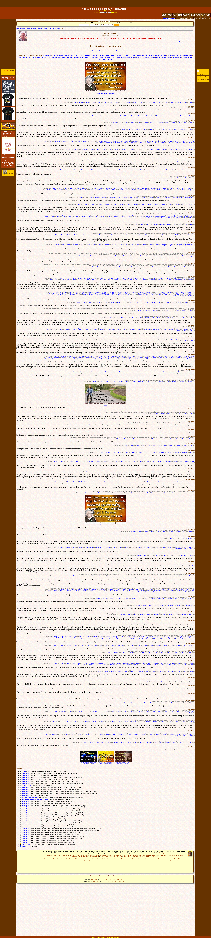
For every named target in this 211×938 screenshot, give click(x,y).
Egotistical (182, 292)
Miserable (113, 171)
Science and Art (112, 860)
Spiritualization (171, 605)
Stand (133, 591)
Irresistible (46, 216)
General (65, 141)
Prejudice (121, 664)
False (140, 169)
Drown (109, 266)
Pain (109, 216)
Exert (87, 102)
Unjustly (132, 361)
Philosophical (111, 329)
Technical (145, 577)
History (186, 371)
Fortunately (57, 637)
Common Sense (94, 432)
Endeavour (84, 149)
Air (57, 215)
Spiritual (178, 645)
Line (153, 141)
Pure (129, 216)
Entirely (118, 663)
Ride (192, 413)
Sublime (159, 373)
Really (145, 688)
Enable (87, 357)
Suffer (160, 294)
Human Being (104, 293)
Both (79, 663)
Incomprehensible (121, 432)
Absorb (55, 636)
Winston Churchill (147, 855)
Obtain (94, 483)
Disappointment (84, 169)
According (65, 622)
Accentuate (58, 292)
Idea (164, 55)
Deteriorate (141, 292)
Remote (105, 360)
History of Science (153, 858)
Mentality (84, 358)
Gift (90, 637)
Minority (175, 637)
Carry (63, 339)
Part (132, 161)
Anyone (115, 122)
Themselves (152, 279)
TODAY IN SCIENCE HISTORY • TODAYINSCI (105, 9)
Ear (125, 160)
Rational (158, 645)
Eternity (119, 55)
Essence (48, 293)
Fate (143, 160)
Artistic (78, 302)
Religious (91, 360)
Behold (78, 160)
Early (164, 636)
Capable (98, 481)
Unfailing (185, 329)
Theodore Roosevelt (108, 25)
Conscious (96, 292)
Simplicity (167, 302)
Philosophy (148, 255)
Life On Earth (162, 452)
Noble (125, 688)
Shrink (157, 161)
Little (141, 742)
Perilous (60, 294)
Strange (158, 189)
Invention (160, 858)
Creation (81, 55)
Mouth (167, 310)
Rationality (54, 360)
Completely (121, 356)
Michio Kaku (112, 856)
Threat (172, 294)
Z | (124, 879)
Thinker (170, 638)
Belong (87, 115)
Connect (81, 564)
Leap (148, 381)
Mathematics (36, 57)
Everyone (131, 160)
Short (144, 236)
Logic (19, 57)
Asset (64, 292)
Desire (105, 215)
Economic (169, 292)
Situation (163, 161)
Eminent (131, 129)
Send (122, 591)
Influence (135, 141)
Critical (101, 278)
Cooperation (109, 733)
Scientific (138, 57)
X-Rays (160, 860)
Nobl (119, 358)
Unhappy (191, 712)
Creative (81, 547)
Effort (112, 278)
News (186, 18)
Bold (73, 371)
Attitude (105, 140)
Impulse (144, 605)
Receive (173, 102)
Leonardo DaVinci (104, 856)
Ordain (126, 161)
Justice (157, 115)
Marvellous (123, 149)
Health (133, 452)
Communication (95, 266)
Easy (103, 169)
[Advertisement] (105, 3)
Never (144, 149)
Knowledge (184, 55)
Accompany (56, 244)
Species (149, 142)
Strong (70, 361)
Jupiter (165, 858)
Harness (55, 590)
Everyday (125, 55)
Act (70, 140)
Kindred (178, 357)
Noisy (97, 216)
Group (184, 733)
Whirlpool (184, 425)
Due (119, 328)
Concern (126, 140)
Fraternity (178, 733)
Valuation (184, 256)
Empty (118, 278)
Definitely (108, 328)
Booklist (23, 846)
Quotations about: (48, 858)
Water (193, 461)
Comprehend (68, 149)
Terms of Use (207, 18)
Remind (179, 102)
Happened (107, 680)
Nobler (141, 255)
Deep (101, 188)
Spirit (52, 361)
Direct (106, 109)
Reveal (126, 360)
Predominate (113, 664)
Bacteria (99, 858)
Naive (177, 293)
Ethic (85, 255)
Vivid (138, 361)
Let (185, 575)
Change (102, 589)
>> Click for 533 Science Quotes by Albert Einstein (105, 51)
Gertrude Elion (8, 139)
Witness (185, 373)
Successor (163, 638)
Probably (167, 317)
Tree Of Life (183, 555)
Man (140, 109)
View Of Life (179, 330)
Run (127, 638)
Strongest (147, 217)
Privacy (202, 18)
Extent (98, 424)
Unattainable (178, 279)
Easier (126, 122)
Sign (128, 591)
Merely (89, 373)
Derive (166, 356)
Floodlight (155, 160)
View (190, 329)
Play (151, 161)
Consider (133, 702)
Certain (111, 140)
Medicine (60, 860)
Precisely (174, 381)
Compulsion (79, 328)
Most (114, 161)
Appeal (61, 266)
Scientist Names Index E (42, 28)
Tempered (163, 217)
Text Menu (181, 18)
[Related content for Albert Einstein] (20, 773)
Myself (148, 102)
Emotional (170, 140)
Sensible (167, 742)
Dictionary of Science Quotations (28, 28)
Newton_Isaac (56, 57)
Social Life (168, 664)
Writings (191, 340)
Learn (139, 531)
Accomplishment (58, 371)
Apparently (64, 215)
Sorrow (173, 624)
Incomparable (180, 481)
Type (173, 591)
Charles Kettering (146, 856)
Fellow (100, 244)
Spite (58, 361)
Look (56, 279)
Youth (191, 330)
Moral (129, 255)
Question (172, 711)
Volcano (135, 860)
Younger (191, 555)
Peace (190, 266)
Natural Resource (68, 860)
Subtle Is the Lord (26, 844)
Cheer (79, 575)
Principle (182, 358)
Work (105, 60)
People (137, 161)
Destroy (123, 733)
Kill (140, 598)
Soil (164, 547)
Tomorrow (184, 161)
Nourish (139, 547)
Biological (73, 680)
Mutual (165, 141)
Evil (176, 589)
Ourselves (87, 329)
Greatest (172, 371)
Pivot (118, 425)
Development (140, 140)
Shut (178, 310)
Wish (191, 302)
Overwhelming (156, 590)
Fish (105, 461)
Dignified (94, 575)
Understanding (176, 57)
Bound (71, 188)
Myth (171, 141)
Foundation (57, 141)
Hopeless (181, 215)
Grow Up (120, 381)
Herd (91, 688)
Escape (113, 55)
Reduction (163, 255)
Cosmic (146, 356)
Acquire (157, 749)
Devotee (193, 356)
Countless (153, 356)
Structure (178, 149)
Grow (113, 381)
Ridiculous (138, 236)
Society (170, 161)
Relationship (133, 142)
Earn (77, 461)
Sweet (175, 461)
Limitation (184, 614)
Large (142, 141)
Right (128, 294)
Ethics (91, 255)
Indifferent (183, 160)
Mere (154, 711)
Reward (131, 236)
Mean (150, 293)
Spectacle (172, 734)
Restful (142, 216)
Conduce (87, 328)
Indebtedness (147, 564)
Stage (177, 161)
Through (177, 142)
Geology (145, 858)
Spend (46, 361)
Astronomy (93, 858)
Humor (184, 328)
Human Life (105, 688)
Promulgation (118, 142)
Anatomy (88, 858)
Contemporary (130, 356)
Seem (131, 279)
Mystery (131, 149)
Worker (166, 361)
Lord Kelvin (72, 855)
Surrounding (155, 217)
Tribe (191, 624)
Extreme (138, 371)
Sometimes (146, 189)
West (186, 302)
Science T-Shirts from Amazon (8, 78)
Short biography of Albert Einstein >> (183, 41)
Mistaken (146, 122)
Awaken (73, 432)
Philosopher (104, 425)
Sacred (183, 339)
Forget (158, 169)
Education (119, 598)
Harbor (112, 234)
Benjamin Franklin (137, 855)
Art (93, 109)
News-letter (198, 15)
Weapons (185, 681)
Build (84, 302)
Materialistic (61, 358)
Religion (95, 57)
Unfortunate (192, 721)
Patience (95, 329)
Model (176, 234)
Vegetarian (185, 57)
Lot (194, 188)
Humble (100, 204)
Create (74, 547)
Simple (140, 294)
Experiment (140, 55)
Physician (90, 860)
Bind (66, 188)
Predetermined (109, 142)
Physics (63, 57)
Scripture (155, 664)
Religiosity (165, 645)
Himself (89, 293)
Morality (191, 663)
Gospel (148, 445)
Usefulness (190, 598)
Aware (72, 160)
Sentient (165, 688)
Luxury (62, 279)
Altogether (55, 721)
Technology (145, 57)
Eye (137, 160)
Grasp (140, 357)
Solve (136, 268)
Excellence (105, 302)
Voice (175, 268)
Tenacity (166, 373)
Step (174, 664)
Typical (188, 115)
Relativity (88, 57)
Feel (132, 115)
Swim (181, 461)
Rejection (129, 734)
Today (168, 268)
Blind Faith (155, 224)
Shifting (180, 216)
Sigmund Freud (163, 855)
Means (125, 680)
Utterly (191, 122)
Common (92, 160)
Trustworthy (183, 171)
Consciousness (111, 115)
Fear (180, 224)
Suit (168, 425)
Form (112, 622)
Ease (121, 122)
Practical (174, 358)
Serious (164, 360)
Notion (124, 358)
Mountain (83, 216)
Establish (182, 140)
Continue (92, 663)
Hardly (80, 711)
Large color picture (27, 785)
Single (171, 149)
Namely (132, 680)
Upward (185, 548)
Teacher (119, 860)
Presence (179, 445)
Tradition (191, 142)
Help (61, 590)
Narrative (177, 141)
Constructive (86, 575)
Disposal (81, 680)
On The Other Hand (133, 358)
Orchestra (80, 734)
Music (139, 317)
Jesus (154, 445)
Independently (99, 547)
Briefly (83, 292)
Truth (169, 57)
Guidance (124, 622)
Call (73, 278)
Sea (155, 171)
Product (177, 749)
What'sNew (175, 15)
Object (103, 236)
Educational (162, 140)
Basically (56, 461)
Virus (140, 860)
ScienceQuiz (170, 15)
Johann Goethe (126, 856)
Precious (128, 483)
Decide (113, 160)
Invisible (145, 115)
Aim (63, 481)
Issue (167, 357)
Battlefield (79, 733)
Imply (102, 721)
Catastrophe (94, 589)
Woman (171, 484)
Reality (82, 57)
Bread (107, 636)
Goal (79, 141)
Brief (78, 188)
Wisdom (190, 749)
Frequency (138, 129)
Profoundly (189, 358)
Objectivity (102, 373)
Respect (160, 461)
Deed (86, 371)
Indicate (112, 293)
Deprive (134, 292)
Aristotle (124, 855)
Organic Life (156, 721)
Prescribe (101, 734)
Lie (153, 637)
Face (143, 278)
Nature (48, 57)
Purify (156, 605)
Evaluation (189, 140)
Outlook (183, 622)
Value (159, 484)
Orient (156, 339)
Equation (107, 55)
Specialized (170, 598)
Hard (110, 461)
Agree (82, 140)
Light (172, 177)
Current (124, 129)
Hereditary (85, 141)
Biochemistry (105, 858)
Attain (91, 140)
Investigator (141, 637)
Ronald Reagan (84, 25)
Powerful (158, 197)
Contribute (137, 605)
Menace (108, 161)
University (152, 484)
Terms (184, 317)
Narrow (143, 424)
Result (119, 360)
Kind (78, 373)
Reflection (114, 189)
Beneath (95, 636)
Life (117, 102)
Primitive (178, 531)
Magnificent (148, 742)
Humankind (110, 637)
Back (78, 432)
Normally (89, 483)
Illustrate (156, 663)
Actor (67, 160)
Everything (169, 589)
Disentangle (56, 357)
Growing (180, 371)
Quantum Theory (98, 860)
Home (177, 18)
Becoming (68, 266)
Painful (157, 244)
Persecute (161, 358)
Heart (104, 149)
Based (142, 224)
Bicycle (162, 413)
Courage (95, 278)
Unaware (187, 461)
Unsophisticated (176, 295)
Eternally (137, 278)
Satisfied (163, 204)
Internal (159, 438)
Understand (189, 204)
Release (178, 590)
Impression (192, 169)
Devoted (186, 356)
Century (101, 356)
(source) (23, 42)
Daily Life (126, 115)
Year (179, 361)
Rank (112, 577)
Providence (141, 624)
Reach (113, 294)
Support (185, 624)
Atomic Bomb (47, 55)
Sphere (185, 109)
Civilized (69, 339)
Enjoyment (189, 292)
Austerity (68, 371)
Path (152, 645)
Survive (164, 236)
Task (139, 484)
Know (81, 171)
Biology (63, 858)
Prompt (128, 624)
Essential (162, 589)
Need (147, 302)
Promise (178, 680)
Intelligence (155, 234)
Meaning (157, 293)
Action (76, 140)
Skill (188, 483)
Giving (153, 438)
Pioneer (163, 129)
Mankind (116, 590)
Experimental (130, 371)
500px (124, 763)
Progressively (99, 294)
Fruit (70, 637)
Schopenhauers (189, 244)
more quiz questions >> (125, 25)
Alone (54, 266)
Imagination (171, 55)
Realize (76, 360)
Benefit (101, 452)
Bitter (61, 461)
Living (128, 102)
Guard (159, 481)
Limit (153, 622)
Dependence (126, 292)
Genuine (85, 637)
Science (107, 57)
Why (149, 361)
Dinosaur (123, 858)
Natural (183, 293)
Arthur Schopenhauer (177, 197)
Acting (70, 636)
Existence (113, 109)
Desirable (142, 636)
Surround (85, 361)
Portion (151, 149)
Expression (97, 255)
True (110, 361)
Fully (172, 169)
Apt (87, 140)
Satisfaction (133, 638)
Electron (95, 55)
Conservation (117, 858)
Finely (163, 215)
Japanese (119, 302)
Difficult (119, 160)
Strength (64, 361)
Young (190, 484)
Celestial (83, 356)
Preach (140, 492)
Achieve (55, 356)
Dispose (106, 622)
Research (101, 57)
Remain (98, 360)
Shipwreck (176, 171)
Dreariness (112, 215)
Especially (92, 339)
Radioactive (115, 373)
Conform (68, 547)
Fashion (105, 424)
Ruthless (158, 734)
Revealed (133, 360)
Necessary (160, 381)
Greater (153, 481)
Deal (132, 140)
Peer (101, 483)
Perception (116, 216)
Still (185, 102)
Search (203, 14)
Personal (123, 216)
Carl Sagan (162, 853)
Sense (133, 189)
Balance (156, 413)
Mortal (55, 189)
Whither (191, 171)
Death (107, 160)
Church (114, 356)
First (132, 188)
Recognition (111, 638)
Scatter (145, 360)
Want (180, 245)
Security (161, 171)
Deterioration (149, 292)
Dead (75, 102)
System (182, 598)
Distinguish (109, 575)
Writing (184, 340)
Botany (111, 858)
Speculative (154, 425)
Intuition (72, 373)
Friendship (152, 371)
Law (190, 55)
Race (154, 624)
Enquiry (101, 55)
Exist (126, 188)
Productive (121, 734)
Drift (92, 169)
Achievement (57, 575)
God (160, 55)
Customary (79, 492)
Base (54, 188)
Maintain (47, 358)
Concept (66, 55)
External (139, 328)
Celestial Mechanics (92, 356)
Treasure (180, 302)
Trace (184, 217)
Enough (91, 149)
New (81, 279)
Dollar (150, 589)
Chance (108, 452)
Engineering (82, 858)
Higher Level (69, 590)
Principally (169, 339)
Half (160, 160)
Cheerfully (79, 278)
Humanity (139, 266)
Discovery (88, 55)
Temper (165, 245)
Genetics (140, 858)
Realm (169, 129)
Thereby (146, 484)
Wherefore (173, 565)
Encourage (128, 481)
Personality (171, 445)
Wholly (191, 190)
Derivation (135, 636)
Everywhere (138, 733)
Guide (190, 733)
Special (141, 638)
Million (184, 266)
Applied (91, 742)
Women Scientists (153, 860)
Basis (62, 255)
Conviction (139, 356)
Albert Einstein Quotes (54, 28)
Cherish (79, 622)
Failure (110, 255)
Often (153, 317)
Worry (191, 565)
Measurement (188, 858)
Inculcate (188, 481)
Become (62, 169)
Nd (143, 302)
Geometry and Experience (29, 797)
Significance (168, 461)
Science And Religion (127, 57)
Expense (146, 733)
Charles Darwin (80, 855)
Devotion (48, 357)
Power (171, 590)
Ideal (121, 141)
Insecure (127, 293)
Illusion (117, 637)
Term (179, 317)
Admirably (55, 663)
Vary (192, 664)
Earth (119, 452)
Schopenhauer (167, 197)
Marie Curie (80, 371)
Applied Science (100, 742)
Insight (165, 575)
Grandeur (165, 371)
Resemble (151, 734)
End (124, 278)
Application (72, 575)
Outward (109, 279)
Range (135, 216)
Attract (91, 197)
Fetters (158, 215)
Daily (120, 115)
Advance (56, 339)
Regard (125, 142)
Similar (177, 360)
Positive (78, 294)
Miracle (166, 695)
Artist (75, 636)
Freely (168, 215)
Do (94, 244)
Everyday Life (127, 169)
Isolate (151, 115)
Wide (154, 361)
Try (179, 122)
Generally (72, 141)
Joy (117, 317)
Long (106, 171)
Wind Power (145, 860)
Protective (107, 294)
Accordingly (56, 160)
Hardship (171, 328)
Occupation (102, 279)
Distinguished (119, 575)
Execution (114, 371)
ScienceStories (180, 15)
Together (190, 149)
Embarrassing (90, 461)
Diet (114, 452)
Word (100, 60)
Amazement (122, 614)
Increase (148, 452)
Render (150, 483)
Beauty (67, 278)
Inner (106, 102)
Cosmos (71, 424)
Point (65, 294)
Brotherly (86, 733)
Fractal (135, 858)
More (151, 122)
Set (152, 547)
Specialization (161, 598)
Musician (147, 317)
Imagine (131, 234)
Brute (80, 266)
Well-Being (184, 190)
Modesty (137, 302)
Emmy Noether (189, 637)
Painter (179, 424)
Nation (120, 161)
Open (125, 171)
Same (127, 189)
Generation (158, 555)
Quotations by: (49, 855)
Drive (162, 292)
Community (102, 115)
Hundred (99, 102)
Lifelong (170, 749)
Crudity (99, 215)
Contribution (115, 636)
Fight (129, 357)
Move (180, 413)
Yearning (191, 256)
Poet (123, 425)
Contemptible (87, 278)
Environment (110, 169)
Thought (164, 57)
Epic (176, 140)
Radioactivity (124, 373)
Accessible (64, 140)
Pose (166, 711)
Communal (118, 140)
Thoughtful (184, 735)
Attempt (98, 140)
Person (151, 197)
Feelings (165, 733)
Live (122, 102)
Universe (190, 236)
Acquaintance (63, 356)
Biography (59, 55)
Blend (74, 663)
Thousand (161, 591)
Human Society (175, 160)
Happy (138, 575)
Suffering (166, 294)
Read (185, 445)
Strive (176, 115)
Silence (186, 216)
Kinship (188, 278)
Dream (111, 317)
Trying (185, 122)
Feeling (151, 55)
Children (139, 555)
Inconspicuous (125, 637)
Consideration (110, 589)
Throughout (173, 245)
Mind (68, 279)
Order (154, 102)
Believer (72, 622)
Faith (175, 224)
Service (181, 483)
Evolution (127, 452)
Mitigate (67, 329)
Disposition (148, 140)
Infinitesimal (147, 234)
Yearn (184, 361)
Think (166, 122)
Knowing (89, 171)
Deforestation (75, 858)
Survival (177, 452)
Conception (86, 622)
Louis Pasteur (179, 855)
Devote (156, 292)
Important (116, 339)
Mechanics (76, 358)
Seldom (139, 373)
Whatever (190, 295)
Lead (53, 216)
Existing (137, 652)
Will (191, 177)
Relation (136, 734)
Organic (53, 294)
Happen (99, 680)
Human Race (140, 622)
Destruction (138, 589)
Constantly (104, 292)
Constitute (112, 292)
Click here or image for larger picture (105, 524)
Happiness (144, 188)
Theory (151, 57)
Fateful (188, 589)
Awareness (75, 244)
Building (90, 302)
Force (126, 266)
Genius (156, 55)
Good (158, 371)
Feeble (101, 234)
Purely (141, 664)
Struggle (140, 591)
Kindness (182, 278)
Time (191, 102)
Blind (148, 224)
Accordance (58, 328)
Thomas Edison (117, 855)
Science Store (197, 18)
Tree (191, 109)
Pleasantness (160, 122)
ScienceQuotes (164, 15)
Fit (74, 711)
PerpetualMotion (192, 15)
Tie (178, 189)
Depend (81, 102)
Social (147, 294)
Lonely (138, 293)
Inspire (161, 357)
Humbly (125, 234)
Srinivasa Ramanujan (90, 855)
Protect (134, 624)
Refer (184, 680)
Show (170, 360)
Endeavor (76, 149)
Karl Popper (119, 856)
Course (75, 169)
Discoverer (101, 575)
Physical (147, 109)
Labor (111, 102)
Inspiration (48, 329)
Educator (121, 481)
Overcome (172, 424)
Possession (116, 279)
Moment (123, 590)
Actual (125, 445)
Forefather (112, 432)
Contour (94, 215)
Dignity (126, 671)
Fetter (153, 215)
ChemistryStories (186, 15)
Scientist (139, 425)
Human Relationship (102, 141)
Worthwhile (190, 381)
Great (145, 129)
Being (84, 160)
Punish (109, 236)
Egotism (176, 292)
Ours (148, 358)
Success (176, 129)
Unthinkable (178, 548)
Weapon (178, 681)
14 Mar (23, 771)
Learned (146, 531)
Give (154, 278)
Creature (63, 711)
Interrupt (76, 171)
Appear (55, 564)
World (109, 60)
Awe (109, 652)
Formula (117, 255)
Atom (73, 589)
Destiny (115, 188)
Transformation (191, 339)
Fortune (145, 371)
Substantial (155, 638)
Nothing (169, 452)
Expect (134, 169)
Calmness (98, 302)
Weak (183, 295)
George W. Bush (95, 25)
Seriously (151, 245)
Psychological (136, 483)
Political (158, 680)
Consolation (94, 328)
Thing (190, 531)
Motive (43, 57)
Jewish (123, 339)
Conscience (104, 432)
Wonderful (190, 577)
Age (70, 356)
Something (181, 381)
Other (160, 102)
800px (128, 763)
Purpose (99, 189)
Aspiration (99, 109)
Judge (114, 547)
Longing (24, 57)
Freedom (121, 109)
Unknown (190, 189)
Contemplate (116, 652)
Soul (150, 236)
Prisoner (85, 294)
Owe (109, 373)
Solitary (190, 360)
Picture (112, 425)
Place (118, 329)
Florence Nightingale (107, 855)
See (173, 317)
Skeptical (184, 360)
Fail (104, 255)
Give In (93, 102)
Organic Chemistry (77, 860)
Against (56, 481)
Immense (155, 357)
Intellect (178, 55)
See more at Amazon (8, 121)
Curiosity (124, 652)
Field (148, 278)
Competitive (97, 598)
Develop (172, 356)
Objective (103, 216)
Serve (175, 483)
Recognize (119, 638)
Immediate (147, 357)
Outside (147, 461)
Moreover (171, 293)
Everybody (131, 328)
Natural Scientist (158, 424)
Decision (131, 589)
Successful (132, 484)
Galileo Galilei (155, 855)
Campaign (86, 589)
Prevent (124, 329)
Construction (74, 55)
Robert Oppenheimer (136, 856)
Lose (132, 244)
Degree (92, 371)
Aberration (65, 432)
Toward (184, 142)
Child (101, 381)
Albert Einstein (26, 773)
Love (29, 57)
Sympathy (166, 189)
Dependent (108, 188)
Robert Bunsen (171, 855)
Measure (135, 102)
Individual (128, 109)
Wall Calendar (190, 18)
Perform (145, 161)
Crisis (119, 292)
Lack (121, 244)
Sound (142, 268)
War (190, 57)
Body (62, 234)
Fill (143, 445)
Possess (120, 483)
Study (193, 483)
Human (132, 122)
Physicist (159, 317)
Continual (101, 328)
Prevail (107, 734)
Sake (128, 565)
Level (168, 663)
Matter (119, 711)
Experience (132, 55)
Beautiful (81, 636)
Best (55, 424)
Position (72, 294)
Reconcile (171, 244)
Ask (68, 589)
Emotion (80, 357)
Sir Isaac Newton (110, 358)
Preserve (170, 115)
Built (81, 215)
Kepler (172, 357)
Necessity (73, 329)
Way (184, 279)
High (151, 129)
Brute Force (86, 266)
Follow (109, 339)
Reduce (156, 255)
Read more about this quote (105, 93)
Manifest (116, 149)
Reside (156, 483)
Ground (126, 598)
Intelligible (124, 424)
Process (91, 294)
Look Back (141, 432)
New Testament (148, 339)
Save (193, 590)
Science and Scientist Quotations (70, 877)
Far (50, 141)
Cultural (105, 598)
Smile (139, 189)
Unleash (179, 591)
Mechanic (68, 358)
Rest (178, 177)
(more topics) (175, 860)
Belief (53, 55)
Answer (55, 711)
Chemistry (68, 858)
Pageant (132, 688)
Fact (146, 55)
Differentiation (110, 663)
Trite (165, 279)
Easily (155, 140)
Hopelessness (189, 215)
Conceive (101, 733)
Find (148, 160)
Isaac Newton (65, 855)
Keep (125, 302)
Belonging (94, 115)
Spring (177, 329)
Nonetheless (84, 638)
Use (166, 681)
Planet (190, 614)
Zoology (169, 860)
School (169, 483)
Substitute (161, 425)
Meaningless (177, 266)
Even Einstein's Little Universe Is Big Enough (35, 799)
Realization (69, 360)
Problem (69, 57)
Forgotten (166, 169)
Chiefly (107, 356)
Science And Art (115, 57)
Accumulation (63, 636)
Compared (87, 215)
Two (168, 591)
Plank (150, 171)
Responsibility (132, 329)
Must (142, 102)
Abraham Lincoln (87, 856)
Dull (74, 688)
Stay (153, 565)
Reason (164, 149)
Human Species (113, 141)
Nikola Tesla (184, 129)
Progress (76, 57)
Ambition (72, 733)
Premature (153, 598)
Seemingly (168, 171)
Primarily (128, 664)
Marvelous (129, 204)
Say (172, 310)
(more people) (155, 856)
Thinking (157, 57)
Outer (166, 102)
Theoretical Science (94, 361)
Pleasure (107, 483)
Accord (58, 622)
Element (106, 371)
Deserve (114, 481)
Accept (56, 140)
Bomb (74, 266)
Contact (208, 14)
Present (122, 268)
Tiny (184, 149)
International (192, 160)
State (170, 688)
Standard (170, 547)
